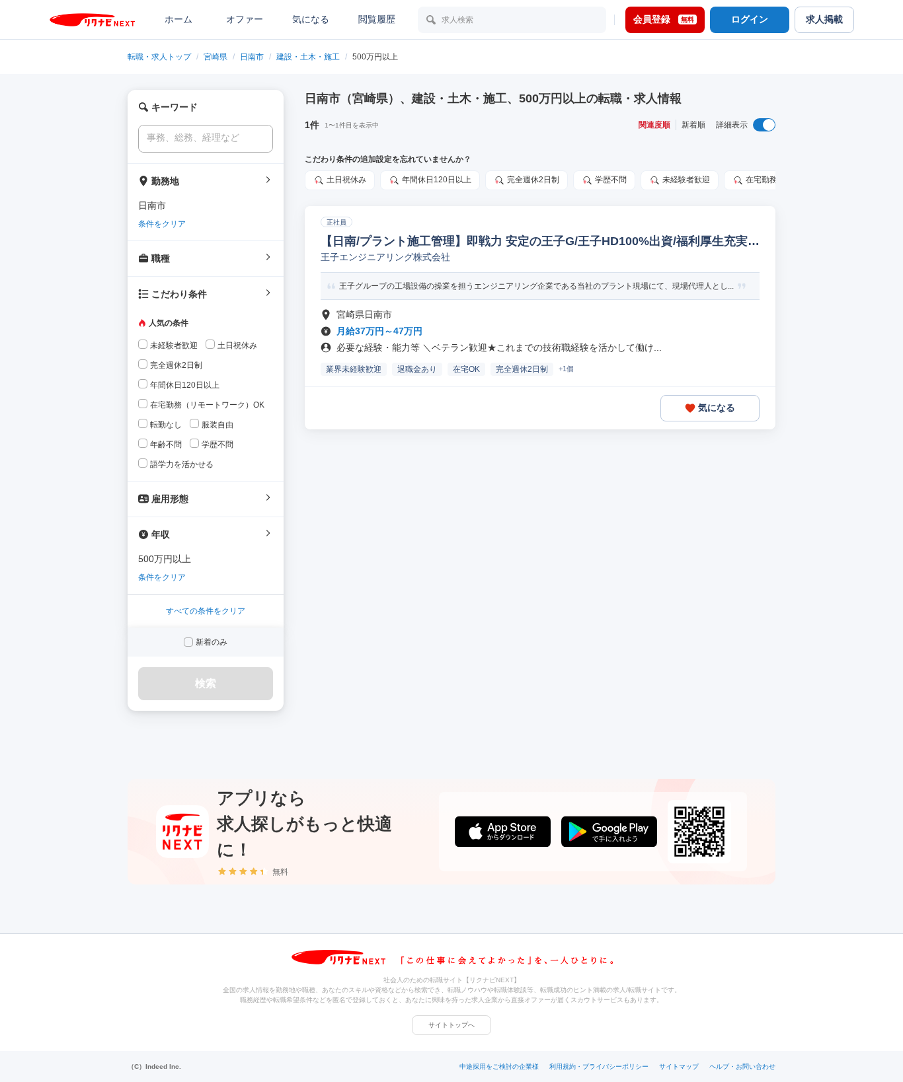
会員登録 (663, 19)
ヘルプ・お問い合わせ (742, 1066)
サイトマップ (679, 1066)
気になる (310, 19)
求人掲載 (824, 19)
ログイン (749, 19)
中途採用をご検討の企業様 (499, 1066)
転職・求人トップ (159, 56)
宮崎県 (215, 56)
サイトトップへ (451, 1024)
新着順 (693, 124)
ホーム (178, 19)
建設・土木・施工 (308, 56)
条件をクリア (162, 224)
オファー (244, 19)
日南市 (252, 56)
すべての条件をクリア (205, 611)
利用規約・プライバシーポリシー (598, 1066)
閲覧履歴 (376, 19)
